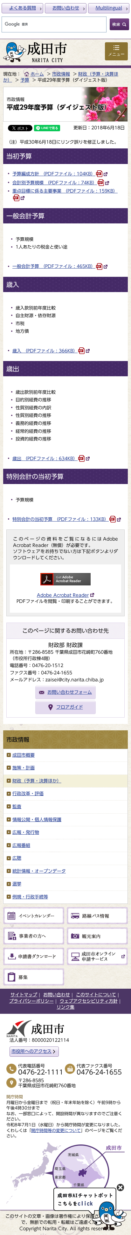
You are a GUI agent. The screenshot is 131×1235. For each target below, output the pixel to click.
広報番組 (21, 845)
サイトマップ (23, 995)
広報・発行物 (25, 832)
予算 (24, 80)
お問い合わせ (65, 8)
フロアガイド (69, 707)
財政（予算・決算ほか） (36, 781)
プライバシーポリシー (31, 1001)
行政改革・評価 (28, 793)
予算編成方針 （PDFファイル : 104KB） (53, 174)
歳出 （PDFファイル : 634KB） (45, 458)
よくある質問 (22, 8)
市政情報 (61, 74)
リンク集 (65, 1007)
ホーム (37, 74)
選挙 (16, 884)
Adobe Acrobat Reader (63, 595)
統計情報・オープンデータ (39, 871)
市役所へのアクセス (31, 1051)
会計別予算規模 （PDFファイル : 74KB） (54, 183)
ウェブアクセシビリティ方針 (89, 1001)
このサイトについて (96, 995)
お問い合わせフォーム (69, 692)
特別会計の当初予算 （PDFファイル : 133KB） (60, 519)
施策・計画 (23, 768)
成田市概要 (23, 755)
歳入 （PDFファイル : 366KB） (45, 351)
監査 (16, 806)
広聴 (16, 858)
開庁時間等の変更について (56, 1131)
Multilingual (109, 8)
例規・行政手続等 (30, 897)
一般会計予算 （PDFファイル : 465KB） (53, 266)
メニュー (116, 54)
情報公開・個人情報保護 (36, 819)
